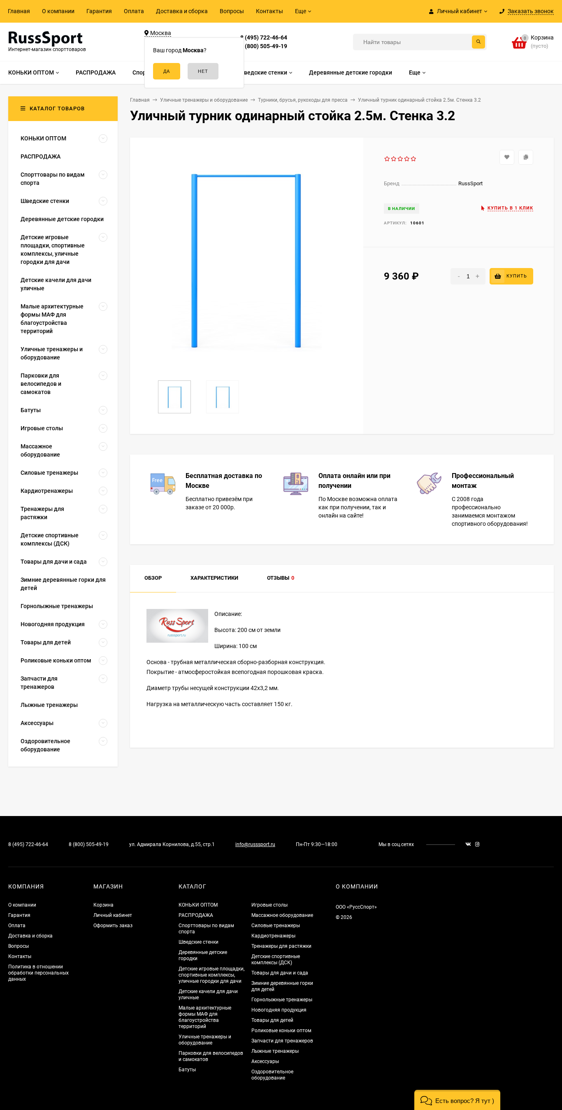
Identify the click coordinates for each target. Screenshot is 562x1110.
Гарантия (99, 11)
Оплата (134, 11)
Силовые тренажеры (275, 925)
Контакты (269, 11)
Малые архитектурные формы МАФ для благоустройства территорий (205, 1017)
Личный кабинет (112, 915)
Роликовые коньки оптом (281, 1030)
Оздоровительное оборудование (272, 1075)
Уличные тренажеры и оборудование (205, 1040)
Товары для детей (272, 1020)
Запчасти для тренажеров (282, 1041)
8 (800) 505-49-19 (263, 46)
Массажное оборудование (282, 915)
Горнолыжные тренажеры (281, 1000)
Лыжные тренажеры (275, 1051)
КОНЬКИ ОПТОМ (198, 905)
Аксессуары (265, 1061)
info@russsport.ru (255, 844)
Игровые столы (269, 905)
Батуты (187, 1070)
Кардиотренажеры (273, 936)
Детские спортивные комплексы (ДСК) (275, 959)
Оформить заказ (112, 925)
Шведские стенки (198, 942)
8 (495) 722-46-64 (263, 37)
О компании (58, 11)
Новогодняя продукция (279, 1010)
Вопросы (232, 11)
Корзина (103, 905)
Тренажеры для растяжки (281, 946)
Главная (19, 11)
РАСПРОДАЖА (196, 915)
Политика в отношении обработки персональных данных (38, 973)
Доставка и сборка (182, 11)
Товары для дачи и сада (279, 973)
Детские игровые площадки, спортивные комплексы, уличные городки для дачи (211, 975)
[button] (457, 1100)
